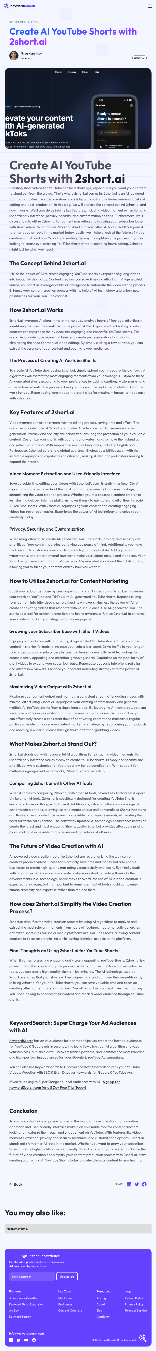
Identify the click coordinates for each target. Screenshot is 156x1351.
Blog (99, 1310)
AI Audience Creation (23, 1298)
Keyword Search (20, 1316)
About (100, 1304)
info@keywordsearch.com (26, 1333)
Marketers (65, 1298)
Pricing (101, 1298)
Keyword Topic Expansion (26, 1304)
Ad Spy (14, 1310)
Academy (103, 1316)
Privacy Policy (134, 1304)
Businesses (65, 1304)
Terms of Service (136, 1310)
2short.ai (100, 178)
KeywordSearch (21, 1040)
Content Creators (70, 1310)
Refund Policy (134, 1298)
